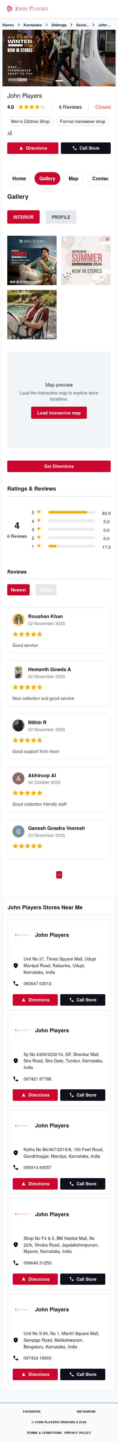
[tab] (19, 178)
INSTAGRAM (86, 1411)
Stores (8, 25)
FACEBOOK (32, 1411)
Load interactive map (59, 413)
